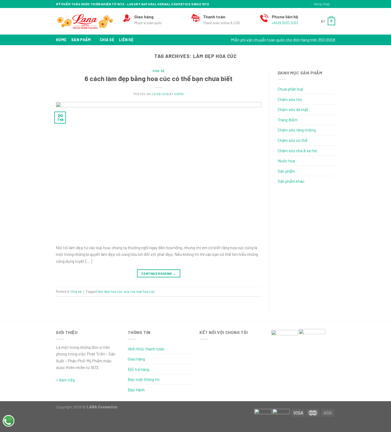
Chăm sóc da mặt (293, 109)
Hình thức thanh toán (146, 348)
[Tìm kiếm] (288, 4)
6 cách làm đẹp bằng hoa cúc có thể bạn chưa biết (158, 78)
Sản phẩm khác (291, 181)
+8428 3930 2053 (285, 23)
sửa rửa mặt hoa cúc (139, 291)
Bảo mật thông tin (144, 379)
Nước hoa (286, 160)
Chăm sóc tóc (290, 99)
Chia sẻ (107, 39)
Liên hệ (126, 39)
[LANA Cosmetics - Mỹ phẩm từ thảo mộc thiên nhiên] (85, 21)
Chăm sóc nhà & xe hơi (297, 150)
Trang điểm (288, 119)
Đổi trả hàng (138, 369)
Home (61, 39)
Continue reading (158, 273)
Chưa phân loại (290, 88)
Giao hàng (136, 358)
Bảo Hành (136, 389)
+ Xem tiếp (65, 379)
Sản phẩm (81, 39)
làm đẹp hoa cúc (110, 291)
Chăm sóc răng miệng (297, 129)
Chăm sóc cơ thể (292, 140)
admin (179, 94)
